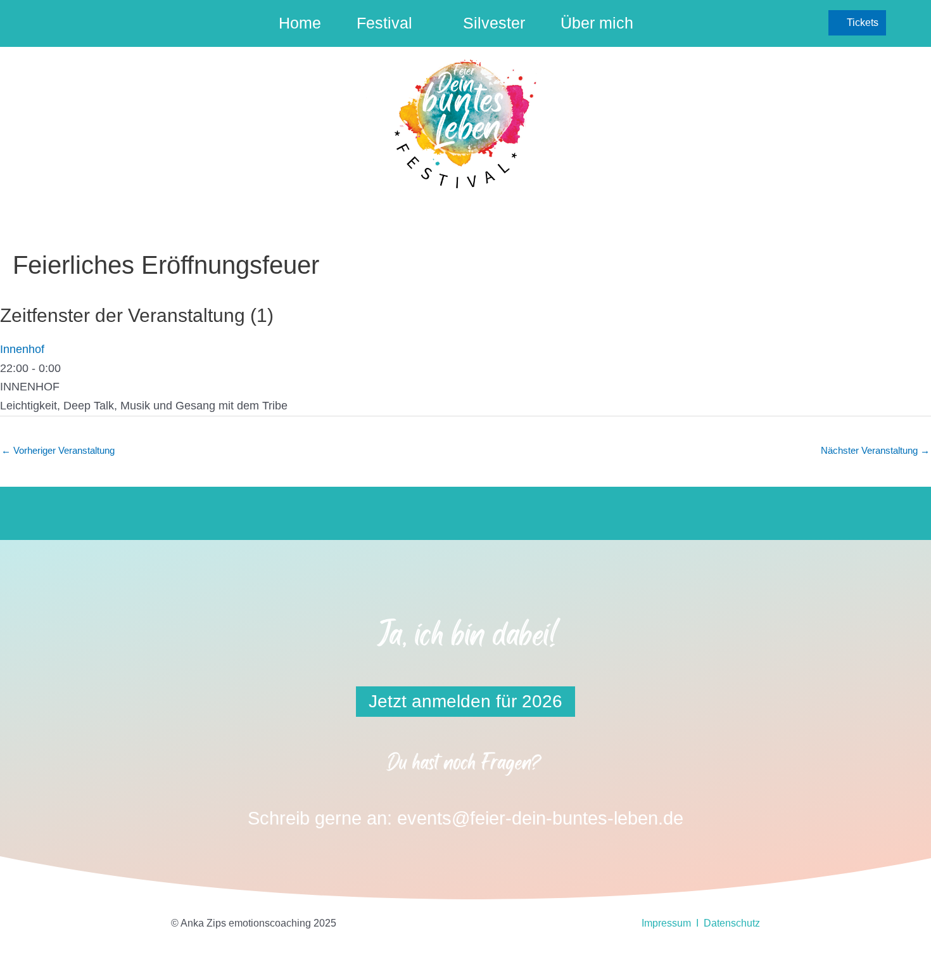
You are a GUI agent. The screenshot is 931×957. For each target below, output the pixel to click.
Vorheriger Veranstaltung (58, 450)
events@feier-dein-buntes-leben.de (540, 818)
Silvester (494, 23)
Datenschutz (732, 923)
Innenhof (22, 349)
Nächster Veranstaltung (875, 450)
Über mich (596, 23)
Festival (384, 23)
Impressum (666, 923)
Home (300, 23)
